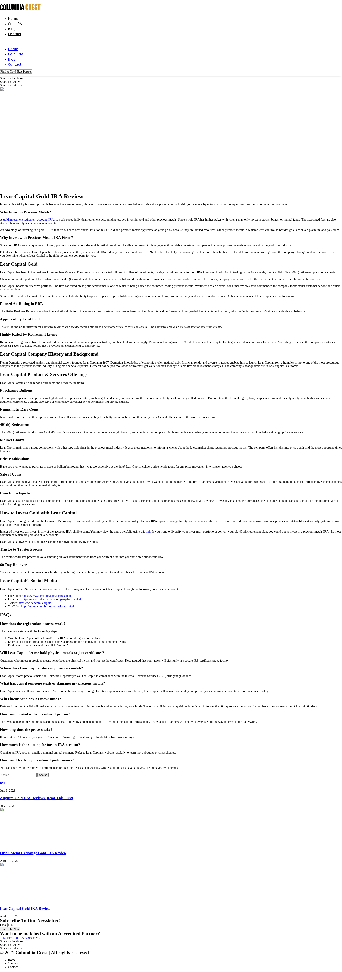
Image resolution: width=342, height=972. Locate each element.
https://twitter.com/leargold (34, 603)
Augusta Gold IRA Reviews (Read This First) (36, 798)
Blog (12, 28)
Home (13, 18)
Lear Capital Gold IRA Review (25, 909)
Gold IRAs (15, 23)
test (2, 783)
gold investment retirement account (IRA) (29, 219)
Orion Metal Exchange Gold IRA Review (33, 853)
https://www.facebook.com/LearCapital (46, 595)
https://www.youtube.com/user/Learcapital (47, 606)
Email (3, 924)
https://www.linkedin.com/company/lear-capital (51, 599)
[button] (96, 41)
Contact (14, 33)
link (148, 531)
